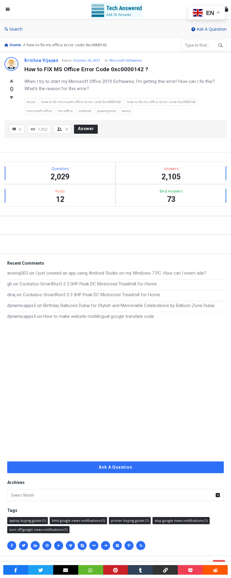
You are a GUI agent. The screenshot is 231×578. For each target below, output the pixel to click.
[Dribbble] (46, 545)
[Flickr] (93, 545)
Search (16, 29)
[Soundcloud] (105, 545)
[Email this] (65, 570)
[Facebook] (11, 545)
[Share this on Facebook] (15, 570)
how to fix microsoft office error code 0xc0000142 (81, 101)
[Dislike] (12, 97)
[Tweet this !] (40, 570)
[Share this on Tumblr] (140, 570)
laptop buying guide (27, 520)
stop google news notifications (181, 520)
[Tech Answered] (119, 10)
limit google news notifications (78, 520)
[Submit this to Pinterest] (115, 570)
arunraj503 (17, 273)
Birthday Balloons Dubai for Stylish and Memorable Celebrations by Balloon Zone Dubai (128, 305)
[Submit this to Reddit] (215, 570)
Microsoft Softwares (125, 60)
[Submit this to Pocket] (190, 570)
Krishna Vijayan (41, 60)
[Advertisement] (115, 390)
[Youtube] (58, 545)
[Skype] (82, 545)
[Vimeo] (70, 545)
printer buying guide (130, 520)
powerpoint (106, 110)
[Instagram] (117, 545)
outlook (85, 110)
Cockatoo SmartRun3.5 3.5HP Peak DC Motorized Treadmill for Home (88, 284)
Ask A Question (211, 29)
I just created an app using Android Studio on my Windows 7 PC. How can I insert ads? (120, 273)
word (126, 110)
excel (30, 101)
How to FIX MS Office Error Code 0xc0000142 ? (86, 69)
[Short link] (165, 570)
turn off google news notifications (38, 529)
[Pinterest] (129, 545)
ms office (65, 110)
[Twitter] (23, 545)
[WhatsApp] (90, 570)
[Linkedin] (35, 545)
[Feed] (140, 545)
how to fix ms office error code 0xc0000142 (161, 101)
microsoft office (39, 110)
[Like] (12, 80)
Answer (86, 128)
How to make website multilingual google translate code (98, 316)
